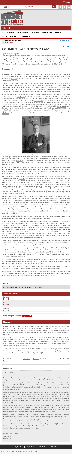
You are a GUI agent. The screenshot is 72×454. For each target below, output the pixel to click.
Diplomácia (14, 36)
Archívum (26, 36)
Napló (4, 36)
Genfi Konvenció (37, 287)
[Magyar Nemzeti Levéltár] (6, 8)
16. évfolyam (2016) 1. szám (12, 41)
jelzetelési (26, 359)
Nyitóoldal (18, 447)
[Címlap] (12, 24)
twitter (60, 7)
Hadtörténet (22, 33)
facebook (64, 7)
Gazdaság (35, 33)
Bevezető (6, 298)
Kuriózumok (47, 33)
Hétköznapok (8, 33)
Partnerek (42, 447)
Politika (58, 33)
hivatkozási (36, 359)
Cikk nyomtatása (64, 41)
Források (6, 303)
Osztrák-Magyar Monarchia (11, 287)
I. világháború (26, 287)
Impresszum (30, 447)
